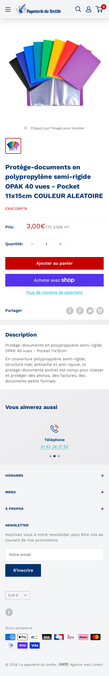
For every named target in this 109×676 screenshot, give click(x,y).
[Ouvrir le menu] (8, 9)
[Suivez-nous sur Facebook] (9, 612)
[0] (99, 9)
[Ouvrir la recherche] (78, 9)
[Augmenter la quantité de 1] (60, 243)
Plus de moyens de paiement (54, 292)
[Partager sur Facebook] (70, 310)
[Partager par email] (100, 310)
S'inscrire (23, 570)
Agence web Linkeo (86, 665)
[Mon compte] (88, 9)
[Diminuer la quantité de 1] (32, 243)
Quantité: (14, 243)
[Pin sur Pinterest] (80, 310)
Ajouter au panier (54, 263)
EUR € (13, 595)
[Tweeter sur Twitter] (90, 310)
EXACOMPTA (16, 208)
